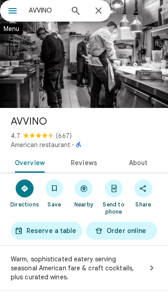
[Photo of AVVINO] (84, 54)
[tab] (28, 162)
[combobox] (46, 10)
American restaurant (40, 145)
